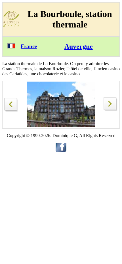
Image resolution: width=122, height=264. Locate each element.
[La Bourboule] (11, 103)
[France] (11, 46)
